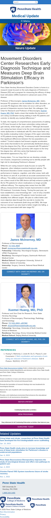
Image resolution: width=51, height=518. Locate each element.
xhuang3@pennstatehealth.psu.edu (22, 326)
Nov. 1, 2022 (5, 477)
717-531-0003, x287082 (18, 323)
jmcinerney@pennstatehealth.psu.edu (22, 248)
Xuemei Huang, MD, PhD (25, 310)
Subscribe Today (25, 427)
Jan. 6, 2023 (5, 455)
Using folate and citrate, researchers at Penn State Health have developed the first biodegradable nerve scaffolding (24, 439)
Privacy (3, 514)
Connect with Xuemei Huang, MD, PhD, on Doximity (25, 340)
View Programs (25, 414)
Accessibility (4, 517)
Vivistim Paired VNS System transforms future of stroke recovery (24, 472)
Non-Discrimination (7, 512)
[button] (36, 2)
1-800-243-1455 (8, 493)
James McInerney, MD (30, 101)
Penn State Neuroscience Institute (11, 368)
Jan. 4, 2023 (5, 467)
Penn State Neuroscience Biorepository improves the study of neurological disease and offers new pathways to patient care (25, 462)
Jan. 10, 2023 (5, 443)
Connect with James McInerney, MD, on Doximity (25, 273)
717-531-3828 (14, 246)
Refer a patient (25, 402)
